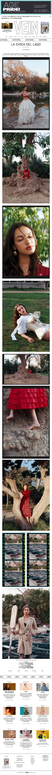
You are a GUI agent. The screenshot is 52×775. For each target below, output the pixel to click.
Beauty (15, 36)
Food (30, 36)
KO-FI (32, 764)
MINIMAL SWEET (9, 739)
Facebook (32, 758)
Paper (42, 692)
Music (33, 36)
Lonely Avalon (42, 716)
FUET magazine (19, 765)
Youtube (32, 761)
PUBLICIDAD (19, 759)
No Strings (9, 716)
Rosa (26, 691)
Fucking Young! (19, 764)
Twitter (32, 759)
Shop (40, 36)
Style (6, 36)
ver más (12, 700)
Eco (19, 36)
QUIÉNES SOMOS (19, 758)
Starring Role (26, 716)
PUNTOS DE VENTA (19, 760)
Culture (25, 36)
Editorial (10, 36)
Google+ (2, 774)
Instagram (45, 36)
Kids (37, 36)
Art (22, 36)
